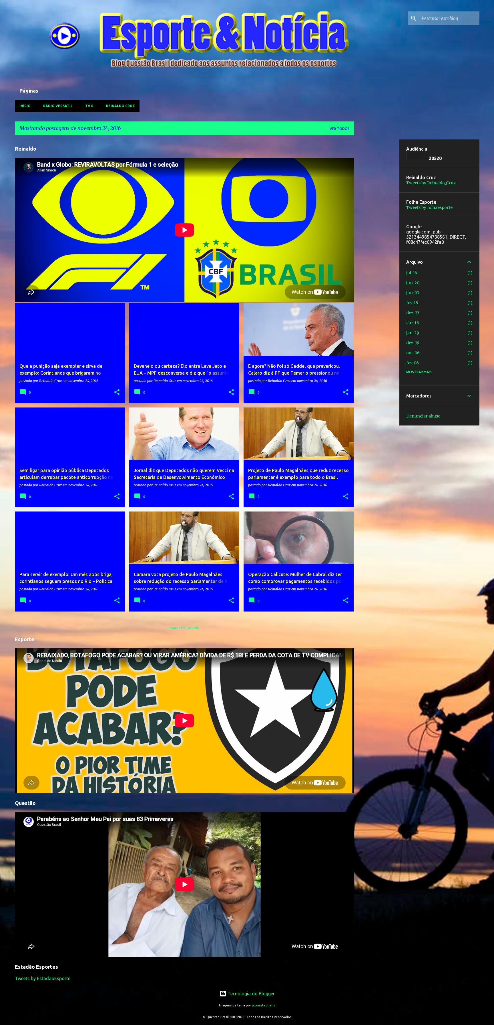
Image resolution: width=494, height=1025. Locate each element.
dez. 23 (412, 312)
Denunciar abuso (423, 416)
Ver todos (340, 129)
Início (25, 106)
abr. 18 (412, 322)
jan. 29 (412, 332)
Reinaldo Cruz (120, 106)
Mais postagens (184, 628)
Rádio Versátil (58, 106)
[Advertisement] (376, 225)
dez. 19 (412, 342)
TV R (89, 106)
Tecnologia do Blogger (250, 993)
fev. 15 (412, 302)
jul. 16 (411, 272)
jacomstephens (263, 1005)
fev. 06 (412, 362)
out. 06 (413, 352)
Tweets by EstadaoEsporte (42, 978)
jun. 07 (412, 292)
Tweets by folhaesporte (429, 207)
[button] (116, 392)
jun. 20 (412, 282)
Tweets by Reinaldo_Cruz (431, 182)
